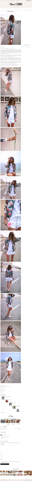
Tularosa (6, 385)
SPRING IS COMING (7, 396)
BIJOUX (6, 0)
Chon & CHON (16, 4)
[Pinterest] (27, 0)
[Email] (29, 0)
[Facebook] (28, 0)
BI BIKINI (3, 423)
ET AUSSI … (17, 0)
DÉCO (9, 0)
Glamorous (4, 389)
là (10, 386)
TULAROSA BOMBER (4, 427)
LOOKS (2, 0)
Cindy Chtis (4, 434)
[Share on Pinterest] (6, 426)
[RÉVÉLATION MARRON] (8, 421)
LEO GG (18, 429)
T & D (9, 399)
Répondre (2, 438)
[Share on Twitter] (5, 426)
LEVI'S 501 (2, 412)
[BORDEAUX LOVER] (18, 421)
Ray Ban (4, 390)
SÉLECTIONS (13, 0)
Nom (1, 453)
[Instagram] (8, 416)
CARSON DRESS (4, 429)
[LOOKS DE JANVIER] (13, 421)
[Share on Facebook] (4, 426)
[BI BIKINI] (3, 421)
